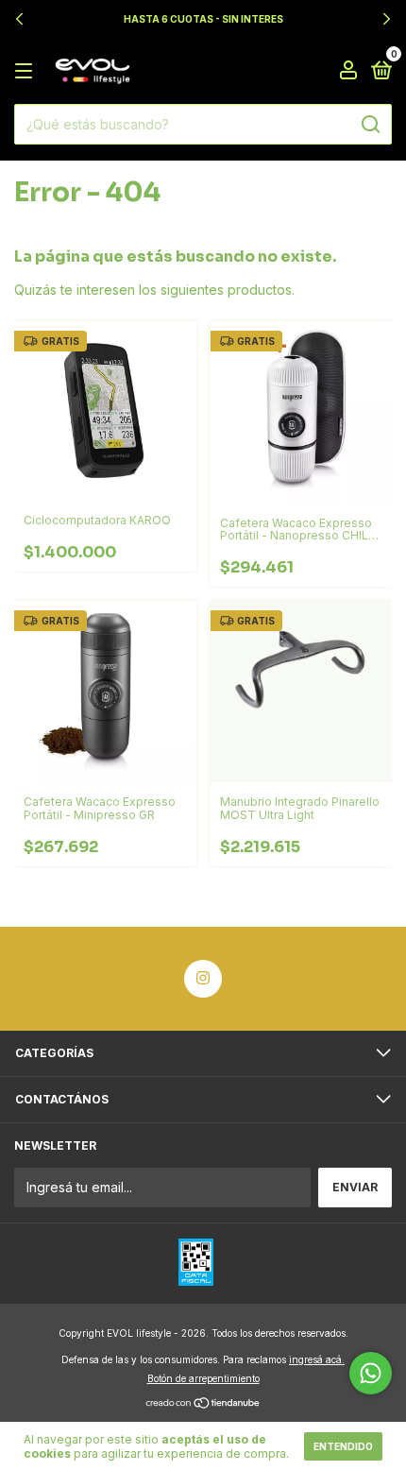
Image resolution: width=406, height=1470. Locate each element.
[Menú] (27, 71)
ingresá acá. (317, 1359)
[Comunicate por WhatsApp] (370, 1373)
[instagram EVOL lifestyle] (203, 979)
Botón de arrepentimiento (203, 1378)
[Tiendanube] (203, 1404)
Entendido (343, 1446)
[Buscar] (369, 125)
